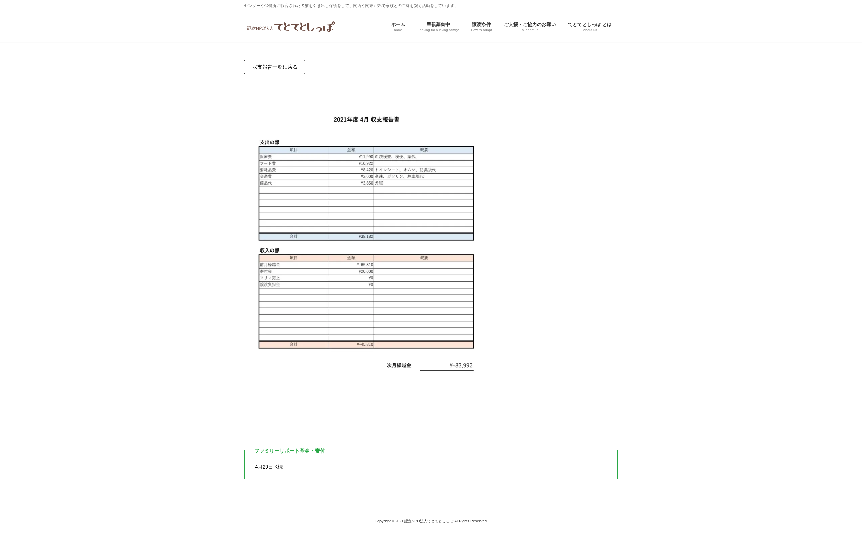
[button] (274, 67)
